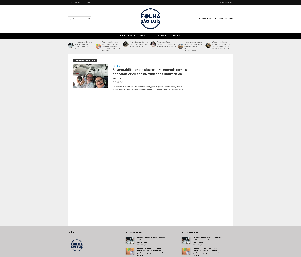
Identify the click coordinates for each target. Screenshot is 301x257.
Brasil (152, 36)
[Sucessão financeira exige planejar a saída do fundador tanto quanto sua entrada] (71, 45)
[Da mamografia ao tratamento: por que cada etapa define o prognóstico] (153, 44)
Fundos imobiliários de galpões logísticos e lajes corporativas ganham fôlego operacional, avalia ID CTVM (111, 46)
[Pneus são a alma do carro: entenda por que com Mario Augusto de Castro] (126, 44)
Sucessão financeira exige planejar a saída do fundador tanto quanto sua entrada (84, 45)
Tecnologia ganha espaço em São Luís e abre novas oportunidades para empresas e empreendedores (193, 46)
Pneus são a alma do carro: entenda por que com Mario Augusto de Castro (139, 44)
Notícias (132, 36)
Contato (87, 2)
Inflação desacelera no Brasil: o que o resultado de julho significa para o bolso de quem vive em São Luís (221, 45)
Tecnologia (163, 36)
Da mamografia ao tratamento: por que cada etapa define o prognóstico (166, 44)
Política (142, 36)
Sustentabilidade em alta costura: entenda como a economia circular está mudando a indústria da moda (150, 74)
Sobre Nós (78, 2)
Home (70, 2)
